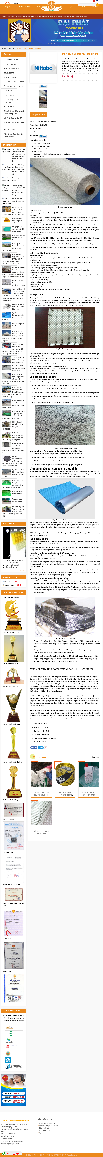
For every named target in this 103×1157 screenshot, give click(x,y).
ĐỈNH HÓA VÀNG (9, 106)
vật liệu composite (50, 298)
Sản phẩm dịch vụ (45, 1119)
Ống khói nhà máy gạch (12, 565)
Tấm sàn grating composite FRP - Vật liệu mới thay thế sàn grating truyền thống (18, 190)
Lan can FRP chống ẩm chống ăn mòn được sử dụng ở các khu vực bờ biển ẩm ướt (18, 169)
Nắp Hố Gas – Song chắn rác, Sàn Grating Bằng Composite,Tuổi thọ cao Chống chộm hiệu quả (13, 448)
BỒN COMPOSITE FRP (11, 60)
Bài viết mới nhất (9, 145)
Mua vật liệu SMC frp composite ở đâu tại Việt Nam (18, 368)
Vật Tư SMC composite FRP (13, 118)
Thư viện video (8, 524)
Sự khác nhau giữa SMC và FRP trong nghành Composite (18, 359)
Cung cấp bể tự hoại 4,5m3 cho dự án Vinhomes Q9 (18, 237)
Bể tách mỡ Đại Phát (11, 567)
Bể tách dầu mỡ (44, 1128)
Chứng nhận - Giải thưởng (13, 592)
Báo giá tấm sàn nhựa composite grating (17, 220)
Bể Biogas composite (11, 77)
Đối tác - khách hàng (11, 1011)
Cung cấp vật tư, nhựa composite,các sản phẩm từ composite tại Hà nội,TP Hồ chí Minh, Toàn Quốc (13, 379)
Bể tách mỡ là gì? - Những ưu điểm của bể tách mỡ (18, 306)
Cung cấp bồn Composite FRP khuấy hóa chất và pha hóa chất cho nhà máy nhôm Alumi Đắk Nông (13, 392)
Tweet (41, 747)
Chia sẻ (34, 747)
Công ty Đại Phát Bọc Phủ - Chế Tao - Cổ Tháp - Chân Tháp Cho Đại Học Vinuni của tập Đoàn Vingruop (13, 336)
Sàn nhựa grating (9, 129)
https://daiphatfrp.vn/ (13, 1144)
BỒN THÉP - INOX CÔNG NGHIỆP (14, 82)
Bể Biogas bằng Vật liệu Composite (43, 289)
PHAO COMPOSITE (10, 91)
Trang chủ (3, 48)
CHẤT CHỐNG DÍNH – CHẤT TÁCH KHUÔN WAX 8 (65, 794)
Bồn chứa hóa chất (45, 1130)
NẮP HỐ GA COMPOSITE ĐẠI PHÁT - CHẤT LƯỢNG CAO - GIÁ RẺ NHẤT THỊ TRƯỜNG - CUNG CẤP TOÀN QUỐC (13, 461)
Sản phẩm (11, 48)
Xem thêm (21, 570)
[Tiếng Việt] (94, 1)
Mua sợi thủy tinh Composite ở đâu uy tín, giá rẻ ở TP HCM (18, 282)
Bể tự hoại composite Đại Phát (48, 1126)
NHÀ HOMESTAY (9, 95)
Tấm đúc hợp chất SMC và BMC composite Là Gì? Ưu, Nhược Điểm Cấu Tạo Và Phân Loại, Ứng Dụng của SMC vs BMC (12, 349)
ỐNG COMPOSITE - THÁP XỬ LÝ (14, 86)
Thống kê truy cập (10, 577)
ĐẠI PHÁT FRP (58, 213)
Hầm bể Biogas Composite (47, 1123)
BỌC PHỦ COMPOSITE (11, 64)
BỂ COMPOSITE (9, 73)
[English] (97, 1)
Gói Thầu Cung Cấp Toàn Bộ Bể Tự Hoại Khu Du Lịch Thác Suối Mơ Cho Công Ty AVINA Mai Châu (13, 511)
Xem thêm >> (96, 757)
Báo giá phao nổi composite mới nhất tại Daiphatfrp (18, 229)
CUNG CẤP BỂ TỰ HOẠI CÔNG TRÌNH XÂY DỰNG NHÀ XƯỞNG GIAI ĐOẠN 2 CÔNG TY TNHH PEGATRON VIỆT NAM (13, 259)
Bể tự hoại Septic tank (11, 68)
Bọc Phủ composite (45, 1133)
